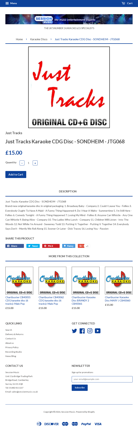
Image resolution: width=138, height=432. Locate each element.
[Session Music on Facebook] (82, 330)
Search (8, 330)
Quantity (10, 162)
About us (9, 343)
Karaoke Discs (38, 39)
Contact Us (10, 338)
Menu (13, 3)
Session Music (68, 411)
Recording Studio (13, 351)
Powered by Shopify (85, 411)
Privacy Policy (12, 347)
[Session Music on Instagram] (90, 330)
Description (68, 191)
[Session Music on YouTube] (98, 330)
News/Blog (10, 356)
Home (19, 39)
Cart (129, 3)
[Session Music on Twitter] (74, 330)
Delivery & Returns (14, 334)
